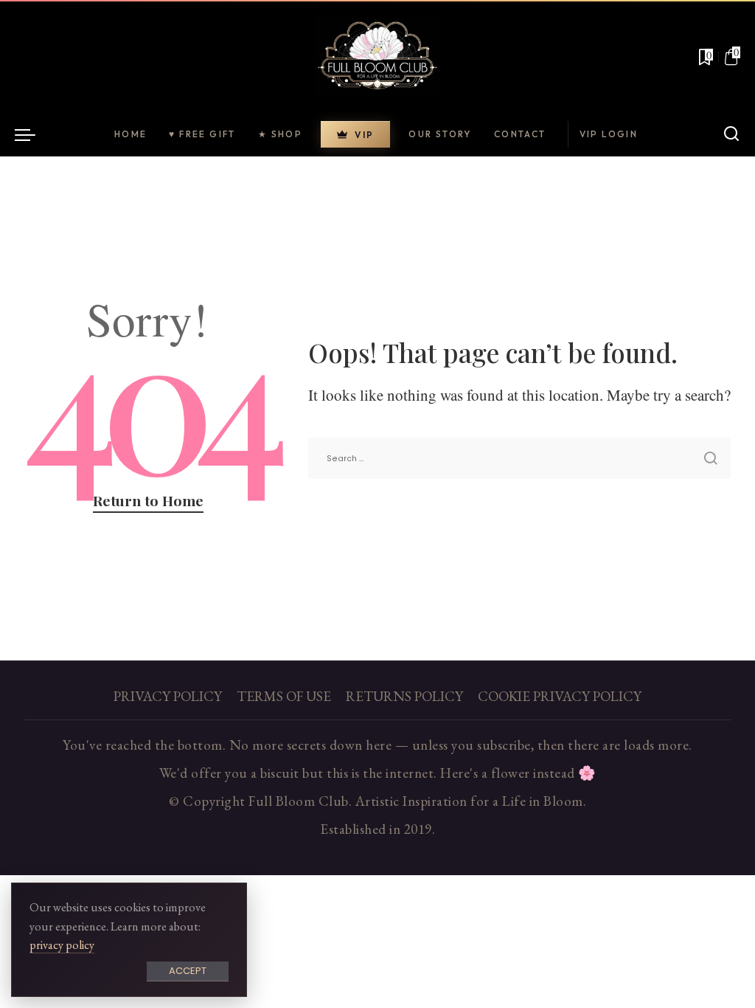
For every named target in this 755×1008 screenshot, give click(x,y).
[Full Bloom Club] (377, 56)
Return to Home (148, 500)
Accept (187, 971)
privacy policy (61, 945)
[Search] (731, 134)
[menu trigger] (32, 134)
